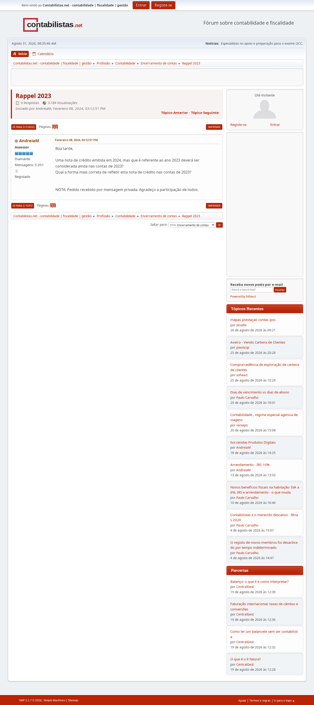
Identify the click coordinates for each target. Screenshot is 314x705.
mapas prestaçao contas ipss (253, 319)
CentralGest (245, 587)
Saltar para (158, 224)
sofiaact (242, 375)
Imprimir (214, 127)
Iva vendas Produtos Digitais (253, 442)
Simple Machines (54, 700)
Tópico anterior (174, 112)
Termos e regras (260, 700)
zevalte (241, 325)
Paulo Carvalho (247, 398)
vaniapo (242, 425)
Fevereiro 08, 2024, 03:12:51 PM (76, 140)
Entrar (275, 124)
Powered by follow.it (243, 296)
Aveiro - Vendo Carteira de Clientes (257, 342)
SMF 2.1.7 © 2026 (30, 700)
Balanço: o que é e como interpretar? (259, 581)
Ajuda (242, 700)
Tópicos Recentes (247, 309)
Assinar (280, 290)
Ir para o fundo (24, 127)
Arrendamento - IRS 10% (249, 464)
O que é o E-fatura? (245, 659)
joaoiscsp (242, 347)
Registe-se (238, 124)
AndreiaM (29, 140)
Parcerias (239, 570)
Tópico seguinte (205, 112)
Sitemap (73, 700)
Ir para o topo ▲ (284, 700)
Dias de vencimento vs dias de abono (259, 392)
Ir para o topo (23, 205)
